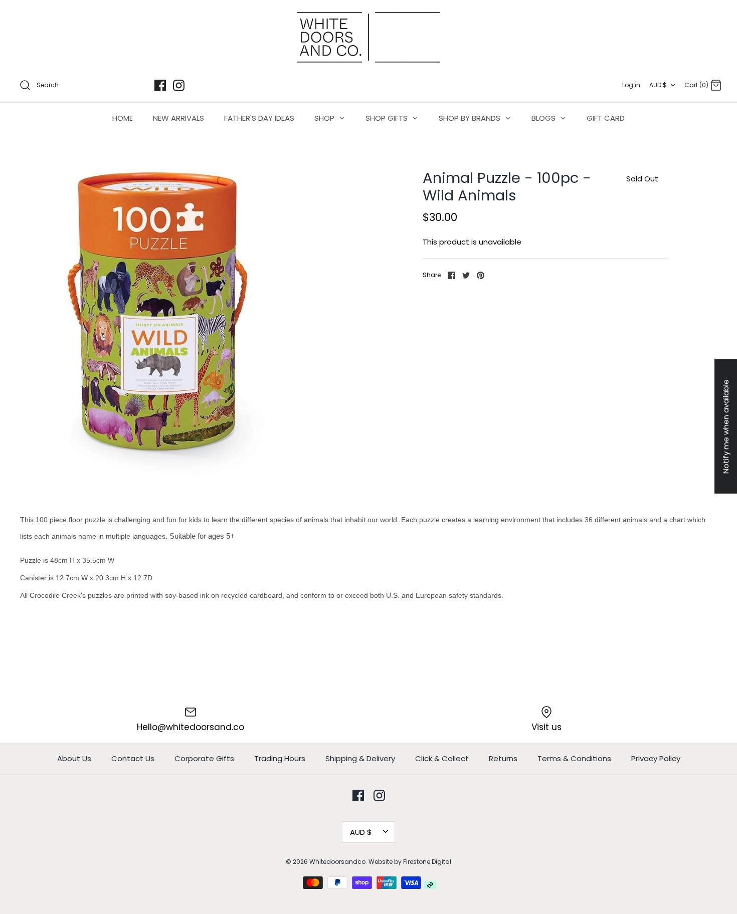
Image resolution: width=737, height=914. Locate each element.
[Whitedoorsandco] (368, 37)
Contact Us (132, 758)
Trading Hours (279, 758)
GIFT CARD (606, 118)
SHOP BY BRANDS (470, 118)
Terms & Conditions (574, 758)
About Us (74, 758)
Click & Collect (442, 758)
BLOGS (544, 118)
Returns (503, 758)
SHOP (325, 118)
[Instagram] (179, 85)
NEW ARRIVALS (178, 118)
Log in (631, 85)
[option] (173, 322)
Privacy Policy (655, 758)
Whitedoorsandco (337, 861)
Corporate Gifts (204, 758)
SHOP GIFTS (387, 118)
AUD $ (658, 85)
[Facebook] (160, 85)
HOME (122, 118)
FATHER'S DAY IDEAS (259, 118)
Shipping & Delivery (360, 758)
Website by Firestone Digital (409, 861)
